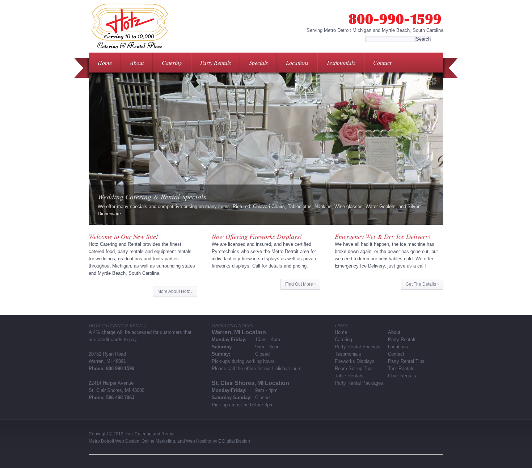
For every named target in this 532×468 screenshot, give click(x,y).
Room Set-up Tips (354, 368)
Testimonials (340, 62)
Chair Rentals (402, 375)
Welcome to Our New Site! (123, 236)
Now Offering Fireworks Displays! (257, 236)
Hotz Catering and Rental (149, 433)
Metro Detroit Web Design (114, 441)
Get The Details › (422, 284)
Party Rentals (215, 62)
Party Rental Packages (359, 383)
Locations (297, 62)
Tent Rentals (401, 368)
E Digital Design (234, 441)
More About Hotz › (175, 291)
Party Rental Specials (357, 346)
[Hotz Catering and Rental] (129, 51)
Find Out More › (300, 284)
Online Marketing (158, 441)
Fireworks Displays (355, 361)
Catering (172, 62)
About (137, 62)
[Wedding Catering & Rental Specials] (266, 149)
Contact (382, 62)
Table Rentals (349, 375)
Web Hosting (198, 441)
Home (105, 62)
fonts (158, 258)
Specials (258, 62)
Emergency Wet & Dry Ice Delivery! (383, 236)
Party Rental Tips (406, 361)
